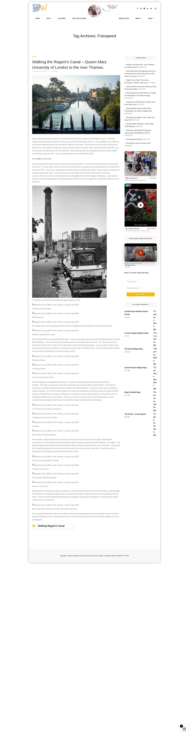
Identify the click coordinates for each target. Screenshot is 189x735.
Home (37, 18)
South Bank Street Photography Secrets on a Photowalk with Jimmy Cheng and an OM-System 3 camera (140, 73)
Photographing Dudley (134, 139)
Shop (150, 18)
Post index (84, 556)
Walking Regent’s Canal (51, 526)
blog (34, 57)
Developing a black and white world (138, 143)
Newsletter (124, 18)
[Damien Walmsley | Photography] (66, 8)
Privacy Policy (93, 556)
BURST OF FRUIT (123, 556)
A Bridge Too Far (130, 265)
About (138, 18)
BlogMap (62, 18)
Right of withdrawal (105, 556)
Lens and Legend (79, 18)
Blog (48, 18)
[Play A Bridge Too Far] (140, 252)
